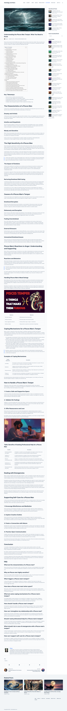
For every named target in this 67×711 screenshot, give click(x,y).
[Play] (24, 301)
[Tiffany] (6, 650)
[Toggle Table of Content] (25, 47)
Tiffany (11, 648)
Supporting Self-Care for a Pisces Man (11, 74)
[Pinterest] (29, 665)
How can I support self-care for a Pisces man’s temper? (15, 90)
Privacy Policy (53, 698)
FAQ (6, 80)
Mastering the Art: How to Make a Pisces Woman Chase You (57, 65)
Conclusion (7, 79)
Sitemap (36, 699)
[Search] (62, 2)
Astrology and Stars (9, 2)
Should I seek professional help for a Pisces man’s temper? (15, 88)
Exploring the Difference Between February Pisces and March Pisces (57, 79)
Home (35, 698)
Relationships (48, 2)
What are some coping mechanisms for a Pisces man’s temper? (16, 85)
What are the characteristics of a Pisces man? (13, 81)
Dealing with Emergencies (9, 73)
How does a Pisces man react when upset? (13, 84)
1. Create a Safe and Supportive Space (12, 69)
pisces (6, 660)
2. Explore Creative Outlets (10, 76)
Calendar (27, 2)
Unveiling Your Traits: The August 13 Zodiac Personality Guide (57, 93)
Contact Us (43, 698)
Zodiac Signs (53, 2)
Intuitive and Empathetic (10, 51)
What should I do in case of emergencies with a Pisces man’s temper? (17, 89)
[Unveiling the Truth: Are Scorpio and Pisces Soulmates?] (13, 685)
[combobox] (55, 36)
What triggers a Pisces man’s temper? (12, 83)
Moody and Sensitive (10, 52)
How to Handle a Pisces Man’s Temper (11, 68)
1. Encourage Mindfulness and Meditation (12, 75)
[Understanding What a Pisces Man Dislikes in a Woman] (33, 685)
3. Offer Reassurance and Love (11, 71)
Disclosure (48, 698)
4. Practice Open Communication (11, 78)
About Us (58, 2)
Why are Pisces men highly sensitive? (12, 82)
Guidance (36, 2)
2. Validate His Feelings (10, 70)
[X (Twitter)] (19, 665)
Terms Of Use (59, 698)
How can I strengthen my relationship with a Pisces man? (15, 87)
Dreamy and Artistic (9, 50)
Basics (24, 2)
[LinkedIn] (40, 665)
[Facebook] (9, 665)
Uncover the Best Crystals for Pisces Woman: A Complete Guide (57, 115)
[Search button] (62, 36)
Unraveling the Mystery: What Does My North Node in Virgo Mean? (57, 46)
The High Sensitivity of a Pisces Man (11, 53)
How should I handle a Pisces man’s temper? (13, 86)
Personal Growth (41, 2)
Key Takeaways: (9, 48)
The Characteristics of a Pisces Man (11, 49)
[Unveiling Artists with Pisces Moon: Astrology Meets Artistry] (53, 685)
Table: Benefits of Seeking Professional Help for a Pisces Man (15, 72)
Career (32, 2)
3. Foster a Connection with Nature (12, 77)
